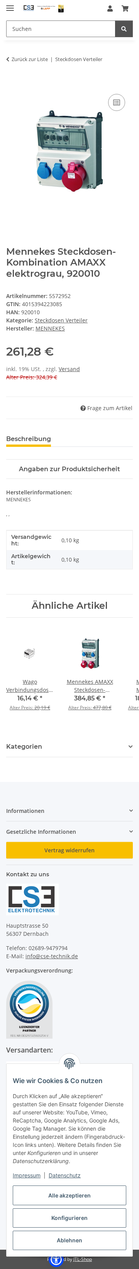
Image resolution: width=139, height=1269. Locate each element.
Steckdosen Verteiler (61, 320)
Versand (69, 369)
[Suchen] (124, 28)
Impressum (27, 1175)
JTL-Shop (82, 1259)
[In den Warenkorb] (12, 83)
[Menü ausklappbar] (10, 5)
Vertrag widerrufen (69, 850)
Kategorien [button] (24, 746)
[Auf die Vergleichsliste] (116, 102)
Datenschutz (65, 1175)
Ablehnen (69, 1240)
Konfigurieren (69, 1217)
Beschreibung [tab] (28, 439)
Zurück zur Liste (30, 59)
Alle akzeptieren (69, 1195)
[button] (110, 8)
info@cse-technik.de (51, 956)
